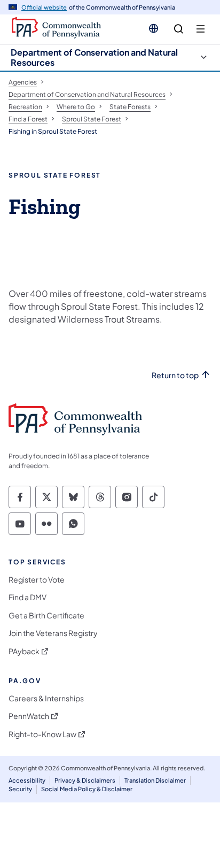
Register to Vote (37, 579)
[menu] (200, 29)
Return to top (175, 375)
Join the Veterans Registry (53, 633)
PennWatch (29, 716)
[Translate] (153, 28)
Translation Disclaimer (155, 780)
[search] (179, 29)
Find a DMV (27, 597)
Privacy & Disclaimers (84, 780)
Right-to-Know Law (42, 734)
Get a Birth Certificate (46, 615)
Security (20, 788)
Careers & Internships (46, 698)
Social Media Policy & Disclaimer (86, 788)
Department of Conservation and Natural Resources (94, 57)
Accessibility (27, 780)
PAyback (24, 651)
